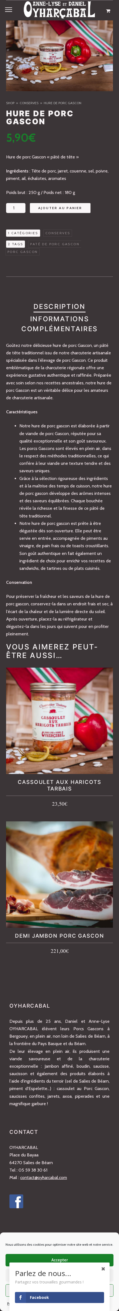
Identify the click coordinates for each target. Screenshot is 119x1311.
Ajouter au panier (60, 208)
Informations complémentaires (59, 324)
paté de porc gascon (54, 244)
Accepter (59, 1260)
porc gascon (22, 252)
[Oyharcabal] (59, 11)
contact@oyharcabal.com (43, 1177)
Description (59, 307)
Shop (10, 103)
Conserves (29, 103)
